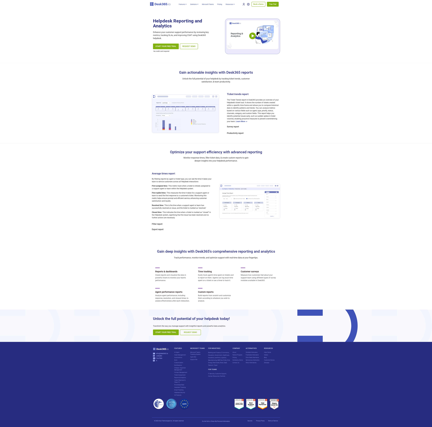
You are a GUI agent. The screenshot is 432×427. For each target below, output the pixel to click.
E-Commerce (225, 352)
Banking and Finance (214, 352)
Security (250, 421)
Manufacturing (212, 360)
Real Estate (216, 362)
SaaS (225, 362)
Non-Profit (223, 360)
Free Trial (272, 4)
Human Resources (213, 376)
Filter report (157, 224)
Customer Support (220, 373)
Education (211, 355)
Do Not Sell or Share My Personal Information (216, 421)
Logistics (223, 357)
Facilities (222, 376)
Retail (221, 362)
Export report (157, 229)
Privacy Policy (260, 421)
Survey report (233, 126)
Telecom (210, 365)
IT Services (211, 373)
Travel (215, 365)
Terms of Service (273, 421)
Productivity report (235, 133)
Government (218, 355)
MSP (218, 360)
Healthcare (226, 355)
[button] (182, 4)
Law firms (217, 357)
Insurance (211, 357)
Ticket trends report (238, 94)
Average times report (163, 173)
